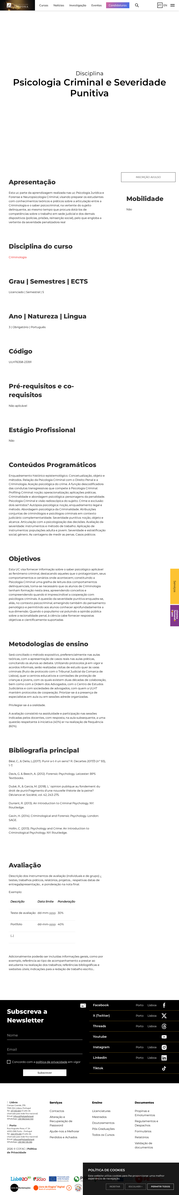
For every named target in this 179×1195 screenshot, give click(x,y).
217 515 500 (16, 1111)
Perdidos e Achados (63, 1137)
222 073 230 (16, 1134)
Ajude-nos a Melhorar (64, 1131)
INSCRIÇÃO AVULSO (148, 177)
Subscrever (45, 1072)
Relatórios (142, 1137)
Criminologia (18, 257)
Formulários (143, 1131)
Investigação (77, 5)
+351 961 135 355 (25, 1142)
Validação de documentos (144, 1145)
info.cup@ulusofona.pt (23, 1139)
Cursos (43, 5)
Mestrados (99, 1117)
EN (165, 5)
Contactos (57, 1111)
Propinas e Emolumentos (145, 1113)
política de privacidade (51, 1062)
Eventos (96, 5)
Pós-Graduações (103, 1129)
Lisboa (152, 1005)
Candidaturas (118, 5)
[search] (137, 5)
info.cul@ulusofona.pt (23, 1116)
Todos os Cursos (103, 1134)
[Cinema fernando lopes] (174, 615)
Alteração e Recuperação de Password (61, 1121)
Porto (140, 1005)
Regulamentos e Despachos (146, 1123)
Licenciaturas (101, 1111)
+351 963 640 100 (25, 1119)
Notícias (58, 5)
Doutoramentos (103, 1123)
